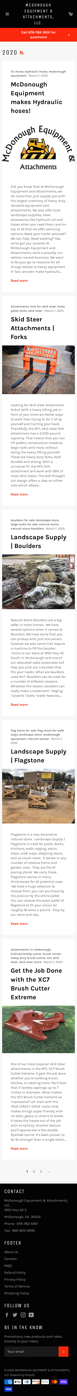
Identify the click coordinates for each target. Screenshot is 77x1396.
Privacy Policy (15, 1279)
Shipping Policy (16, 1293)
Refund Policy (15, 1272)
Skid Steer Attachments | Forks (32, 328)
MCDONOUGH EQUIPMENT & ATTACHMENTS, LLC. (38, 14)
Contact (10, 1259)
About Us (11, 1252)
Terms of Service (17, 1286)
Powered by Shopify (22, 1374)
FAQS (8, 1266)
